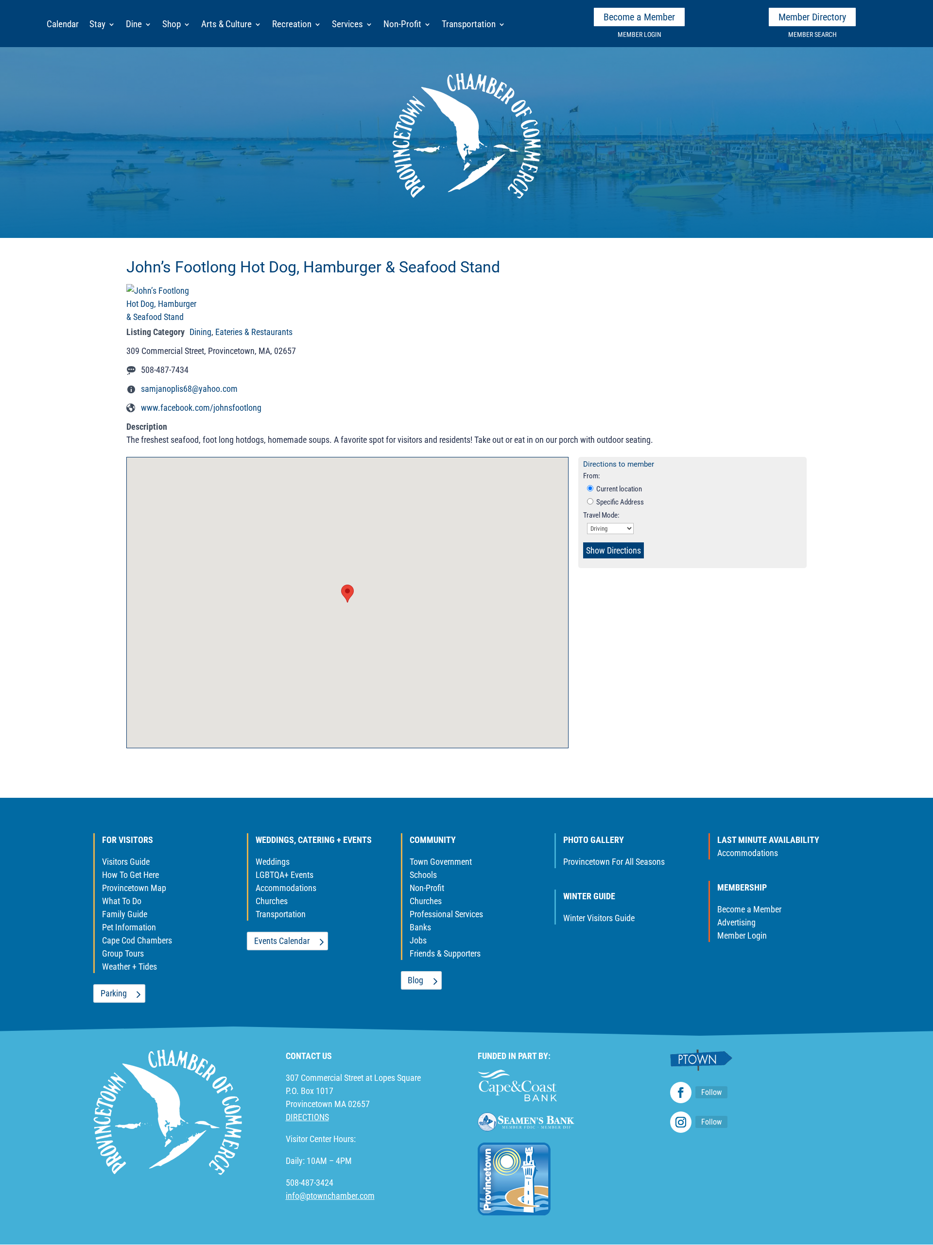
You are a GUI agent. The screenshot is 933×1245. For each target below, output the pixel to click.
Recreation (291, 25)
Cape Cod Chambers (137, 940)
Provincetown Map (134, 888)
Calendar (63, 25)
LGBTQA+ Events (284, 875)
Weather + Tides (129, 966)
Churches (272, 901)
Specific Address (619, 502)
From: (591, 475)
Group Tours (123, 953)
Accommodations (286, 888)
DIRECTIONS (307, 1117)
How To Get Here (130, 875)
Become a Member (639, 17)
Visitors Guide (126, 862)
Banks (420, 927)
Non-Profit (402, 25)
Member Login (742, 935)
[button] (347, 594)
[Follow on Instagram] (680, 1122)
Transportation (469, 25)
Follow (711, 1092)
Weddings (273, 862)
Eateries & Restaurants (254, 332)
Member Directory (812, 17)
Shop (171, 25)
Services (347, 25)
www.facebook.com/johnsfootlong (201, 408)
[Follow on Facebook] (680, 1092)
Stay (97, 25)
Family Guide (124, 914)
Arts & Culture (226, 25)
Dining (200, 332)
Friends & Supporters (445, 953)
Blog (415, 980)
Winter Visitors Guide (599, 918)
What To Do (121, 901)
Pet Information (129, 927)
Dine (134, 25)
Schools (423, 875)
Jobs (418, 940)
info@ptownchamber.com (330, 1196)
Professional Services (446, 914)
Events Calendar (282, 941)
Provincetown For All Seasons (614, 862)
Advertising (736, 922)
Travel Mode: (601, 515)
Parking (114, 993)
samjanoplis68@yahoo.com (189, 389)
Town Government (441, 862)
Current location (618, 489)
